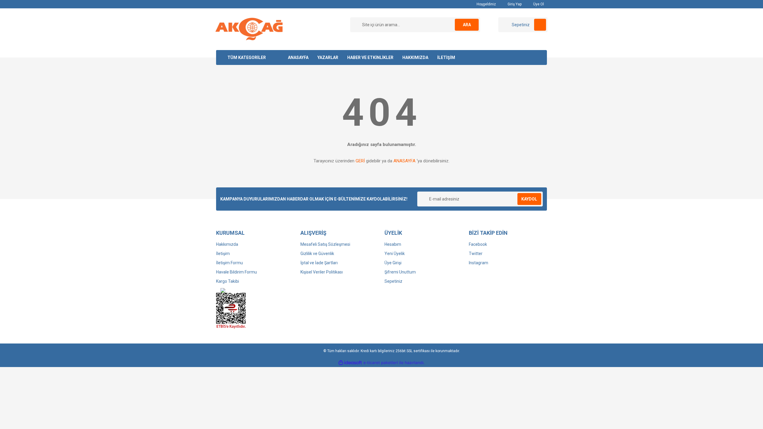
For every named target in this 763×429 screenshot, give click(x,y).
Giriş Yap (514, 4)
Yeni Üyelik (394, 253)
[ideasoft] (350, 363)
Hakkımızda (227, 244)
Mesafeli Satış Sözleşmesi (325, 244)
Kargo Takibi (227, 281)
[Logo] (249, 29)
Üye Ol (538, 4)
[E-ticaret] (380, 363)
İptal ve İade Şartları (319, 262)
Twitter (476, 253)
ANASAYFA (298, 57)
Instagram (478, 262)
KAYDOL (529, 199)
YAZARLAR (327, 57)
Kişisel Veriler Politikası (321, 272)
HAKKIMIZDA (415, 57)
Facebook (478, 244)
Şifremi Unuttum (400, 272)
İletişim (223, 253)
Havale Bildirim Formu (236, 272)
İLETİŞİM (446, 57)
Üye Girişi (392, 262)
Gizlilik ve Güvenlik (317, 253)
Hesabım (392, 244)
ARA (467, 24)
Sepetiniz (393, 281)
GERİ (360, 161)
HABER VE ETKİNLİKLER (370, 57)
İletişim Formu (229, 262)
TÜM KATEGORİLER (246, 57)
